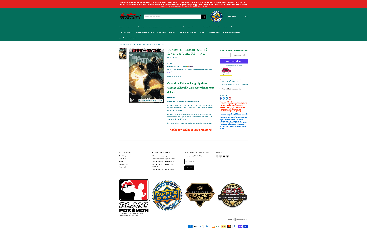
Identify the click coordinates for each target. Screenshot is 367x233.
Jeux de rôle (207, 27)
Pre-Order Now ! (214, 32)
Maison (121, 27)
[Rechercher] (203, 17)
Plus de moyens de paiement (233, 66)
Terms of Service (124, 164)
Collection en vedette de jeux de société (163, 159)
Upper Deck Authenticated (127, 38)
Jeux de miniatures (221, 27)
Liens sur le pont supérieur (187, 32)
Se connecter (232, 17)
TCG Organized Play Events (231, 32)
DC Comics (173, 57)
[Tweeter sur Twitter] (224, 98)
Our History (122, 156)
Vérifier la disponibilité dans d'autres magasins (235, 84)
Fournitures (131, 27)
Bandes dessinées (142, 32)
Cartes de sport (171, 27)
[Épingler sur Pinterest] (230, 98)
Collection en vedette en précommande (163, 156)
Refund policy (123, 167)
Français (229, 219)
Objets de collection (125, 32)
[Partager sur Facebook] (221, 98)
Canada (240, 219)
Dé (232, 27)
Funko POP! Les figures (158, 32)
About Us (172, 32)
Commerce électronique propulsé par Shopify (130, 215)
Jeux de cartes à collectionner (189, 27)
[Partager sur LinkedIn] (227, 98)
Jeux (237, 27)
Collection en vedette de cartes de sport (163, 162)
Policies (202, 32)
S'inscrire (189, 168)
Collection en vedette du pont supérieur (163, 169)
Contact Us (122, 159)
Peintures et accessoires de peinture (150, 27)
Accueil (121, 44)
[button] (190, 66)
